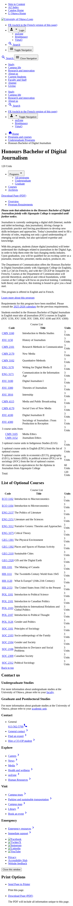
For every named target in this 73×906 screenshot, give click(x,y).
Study (11, 64)
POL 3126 (7, 621)
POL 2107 (7, 614)
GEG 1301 (8, 539)
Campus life (14, 67)
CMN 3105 (11, 434)
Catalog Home (16, 10)
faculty (50, 692)
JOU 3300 (7, 387)
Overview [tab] (13, 201)
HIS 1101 (7, 567)
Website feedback (17, 863)
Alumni (12, 82)
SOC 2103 (7, 635)
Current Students (17, 76)
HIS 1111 (7, 574)
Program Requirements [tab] (20, 204)
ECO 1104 (7, 505)
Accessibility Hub (17, 860)
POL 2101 (7, 601)
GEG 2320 (8, 560)
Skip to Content (16, 4)
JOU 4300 (7, 421)
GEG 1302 (8, 546)
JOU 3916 (7, 394)
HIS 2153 (7, 587)
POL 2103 (7, 608)
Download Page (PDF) (13, 195)
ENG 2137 (8, 512)
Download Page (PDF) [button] (20, 895)
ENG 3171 (8, 374)
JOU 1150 (7, 340)
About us (13, 73)
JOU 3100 (7, 381)
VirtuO (18, 39)
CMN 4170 (8, 408)
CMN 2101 (8, 346)
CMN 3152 (11, 437)
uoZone (19, 33)
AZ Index (13, 7)
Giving (12, 85)
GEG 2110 (8, 553)
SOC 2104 (7, 642)
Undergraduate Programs (21, 140)
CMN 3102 (8, 360)
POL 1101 (7, 594)
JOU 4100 (7, 415)
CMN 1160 (8, 333)
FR (32, 25)
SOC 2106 (7, 649)
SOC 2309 (7, 655)
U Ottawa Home (17, 13)
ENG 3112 (8, 526)
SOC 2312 (7, 662)
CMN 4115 (8, 401)
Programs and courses (20, 136)
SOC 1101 (7, 628)
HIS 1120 (7, 580)
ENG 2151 (8, 519)
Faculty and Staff (17, 79)
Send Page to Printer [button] (19, 884)
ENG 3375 (8, 533)
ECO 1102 (7, 498)
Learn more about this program (17, 297)
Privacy (12, 857)
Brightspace (21, 36)
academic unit (39, 708)
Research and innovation (21, 70)
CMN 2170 (8, 353)
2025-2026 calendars (25, 306)
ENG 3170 (8, 367)
